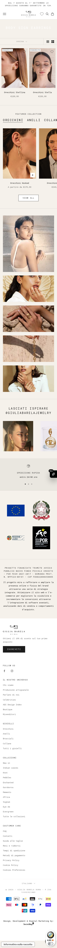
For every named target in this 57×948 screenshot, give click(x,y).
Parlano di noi (11, 695)
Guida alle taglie (13, 841)
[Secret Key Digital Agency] (29, 924)
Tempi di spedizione (14, 851)
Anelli (34, 120)
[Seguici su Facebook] (4, 670)
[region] (28, 471)
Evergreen (8, 812)
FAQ (4, 831)
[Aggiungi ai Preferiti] (24, 51)
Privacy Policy (11, 860)
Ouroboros (8, 787)
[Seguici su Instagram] (12, 670)
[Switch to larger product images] (47, 42)
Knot (5, 773)
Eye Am (6, 807)
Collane (7, 743)
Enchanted (8, 782)
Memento (7, 792)
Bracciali (8, 738)
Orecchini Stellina (14, 92)
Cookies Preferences (14, 870)
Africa (6, 797)
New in (6, 763)
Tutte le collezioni (14, 816)
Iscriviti (14, 649)
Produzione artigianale (16, 690)
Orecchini (13, 120)
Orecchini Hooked (19, 183)
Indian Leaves (10, 768)
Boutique (7, 709)
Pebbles (7, 777)
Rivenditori (9, 714)
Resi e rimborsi (11, 846)
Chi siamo (8, 685)
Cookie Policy (10, 865)
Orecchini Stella (42, 92)
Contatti (7, 836)
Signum (6, 802)
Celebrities (9, 700)
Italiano (27, 883)
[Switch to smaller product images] (52, 42)
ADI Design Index (12, 705)
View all (28, 198)
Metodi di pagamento (14, 855)
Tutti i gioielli (12, 748)
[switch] (50, 943)
